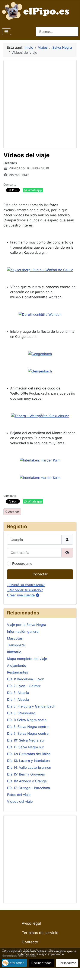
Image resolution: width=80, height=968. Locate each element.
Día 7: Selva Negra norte (27, 720)
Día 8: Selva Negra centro (28, 727)
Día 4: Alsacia (18, 699)
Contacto (30, 942)
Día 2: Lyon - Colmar (24, 686)
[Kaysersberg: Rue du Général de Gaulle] (40, 269)
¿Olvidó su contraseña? (26, 585)
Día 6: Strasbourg (21, 713)
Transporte (16, 645)
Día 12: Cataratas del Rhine (29, 754)
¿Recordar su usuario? (25, 590)
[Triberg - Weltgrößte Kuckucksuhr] (40, 415)
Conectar (40, 574)
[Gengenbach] (40, 353)
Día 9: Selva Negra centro (28, 733)
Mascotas (15, 638)
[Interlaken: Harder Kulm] (40, 460)
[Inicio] (36, 10)
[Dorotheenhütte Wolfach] (40, 314)
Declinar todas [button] (41, 963)
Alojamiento (16, 665)
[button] (5, 963)
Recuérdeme (22, 563)
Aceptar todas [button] (14, 963)
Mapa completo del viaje (27, 659)
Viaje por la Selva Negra (26, 625)
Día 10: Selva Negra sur (26, 740)
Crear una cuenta (21, 595)
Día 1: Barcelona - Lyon (25, 679)
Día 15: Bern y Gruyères (26, 774)
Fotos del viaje (19, 795)
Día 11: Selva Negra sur (25, 747)
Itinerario (14, 652)
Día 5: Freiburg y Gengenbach (31, 706)
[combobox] (57, 31)
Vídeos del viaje (20, 801)
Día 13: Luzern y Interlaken (28, 761)
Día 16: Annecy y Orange (27, 781)
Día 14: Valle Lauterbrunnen (29, 767)
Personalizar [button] (67, 963)
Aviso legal (31, 923)
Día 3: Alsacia (18, 693)
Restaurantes (17, 672)
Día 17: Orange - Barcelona (28, 788)
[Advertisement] (40, 103)
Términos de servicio (40, 932)
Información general (23, 631)
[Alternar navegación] (6, 31)
